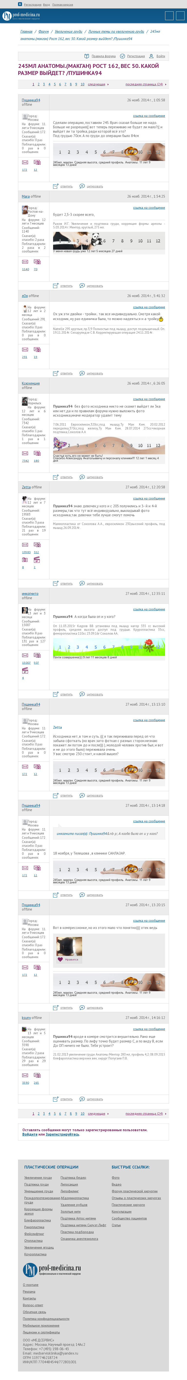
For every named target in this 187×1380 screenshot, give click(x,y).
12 (35, 169)
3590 (25, 1082)
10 (82, 84)
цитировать (95, 186)
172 (24, 169)
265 (36, 1082)
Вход (46, 4)
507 (36, 662)
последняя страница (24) (144, 84)
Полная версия (62, 4)
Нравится (71, 959)
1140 (25, 269)
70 (35, 269)
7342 (25, 460)
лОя (25, 295)
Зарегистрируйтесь (62, 1134)
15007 (26, 662)
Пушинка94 (31, 100)
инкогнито (30, 593)
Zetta (26, 487)
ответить (66, 186)
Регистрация (32, 4)
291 (24, 357)
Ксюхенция (31, 383)
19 (35, 357)
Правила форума (104, 56)
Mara (26, 196)
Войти (161, 56)
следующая (96, 84)
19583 (26, 552)
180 (36, 460)
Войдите (29, 1134)
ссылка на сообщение (149, 115)
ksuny (26, 1017)
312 (36, 552)
